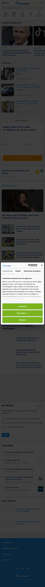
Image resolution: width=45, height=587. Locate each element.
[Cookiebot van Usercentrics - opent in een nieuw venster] (28, 265)
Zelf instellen (21, 313)
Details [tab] (18, 271)
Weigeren (22, 320)
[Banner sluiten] (42, 265)
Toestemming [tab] (7, 271)
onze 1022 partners (14, 281)
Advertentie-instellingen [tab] (32, 271)
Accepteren (22, 306)
